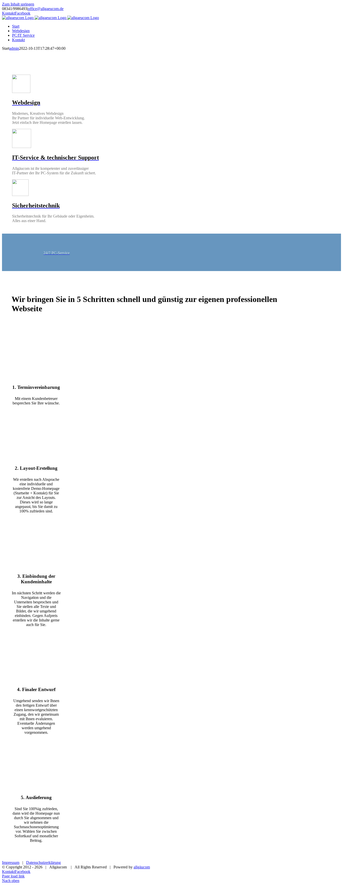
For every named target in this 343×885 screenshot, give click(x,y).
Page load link (13, 876)
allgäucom (142, 867)
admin (14, 48)
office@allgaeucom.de (46, 9)
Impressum (10, 862)
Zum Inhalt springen (18, 4)
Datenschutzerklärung (43, 862)
